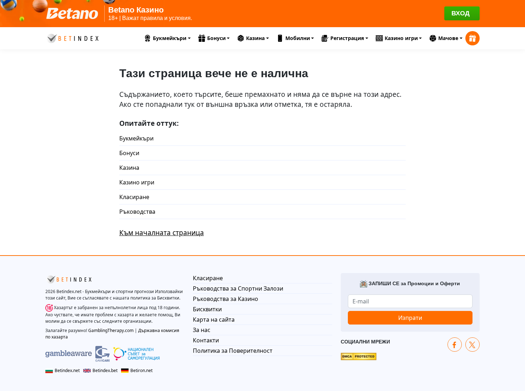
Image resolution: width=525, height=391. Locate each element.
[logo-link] (72, 37)
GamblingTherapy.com (111, 330)
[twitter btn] (472, 344)
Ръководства (137, 212)
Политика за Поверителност (232, 351)
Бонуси (129, 153)
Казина (129, 168)
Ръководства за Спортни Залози (238, 288)
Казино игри (136, 182)
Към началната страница (161, 232)
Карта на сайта (214, 319)
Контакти (206, 340)
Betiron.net (141, 370)
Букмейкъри (136, 138)
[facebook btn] (455, 344)
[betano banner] (262, 13)
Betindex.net (67, 370)
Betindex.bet (105, 370)
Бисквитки (207, 309)
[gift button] (472, 38)
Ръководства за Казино (225, 299)
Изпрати (410, 318)
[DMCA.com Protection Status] (358, 356)
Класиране (134, 197)
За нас (201, 330)
